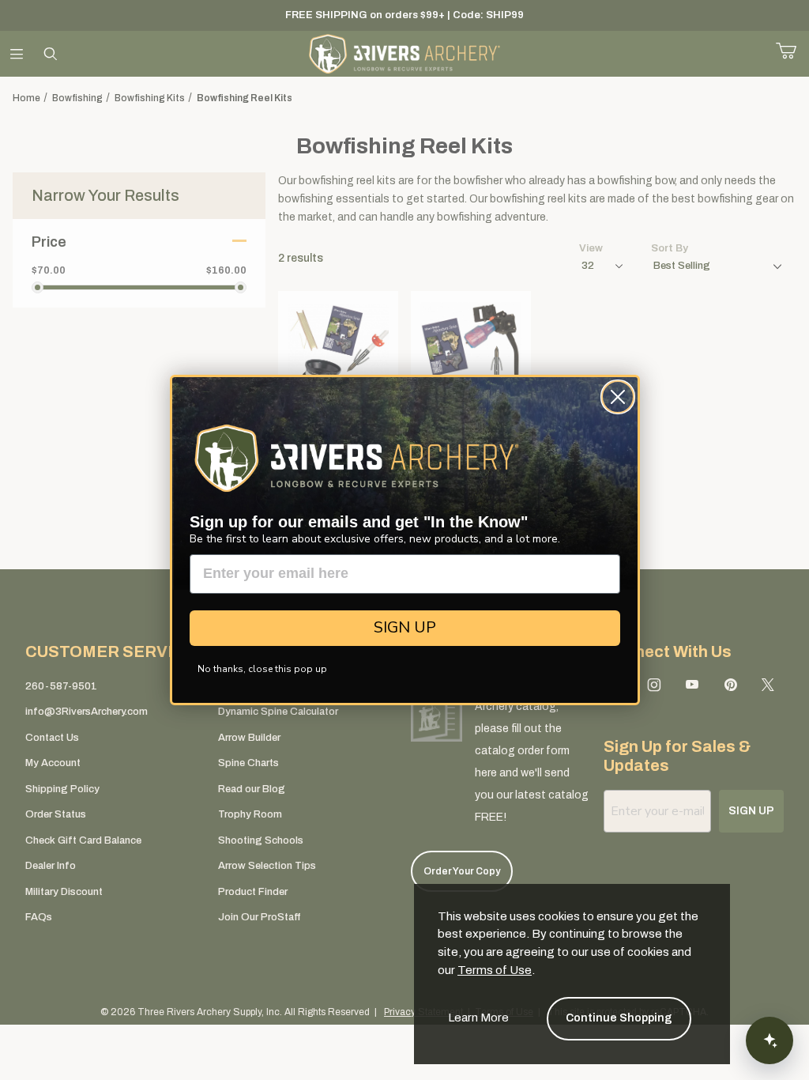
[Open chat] (769, 1040)
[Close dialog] (618, 397)
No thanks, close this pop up (262, 669)
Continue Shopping (619, 1018)
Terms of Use (494, 970)
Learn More (478, 1017)
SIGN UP (405, 627)
